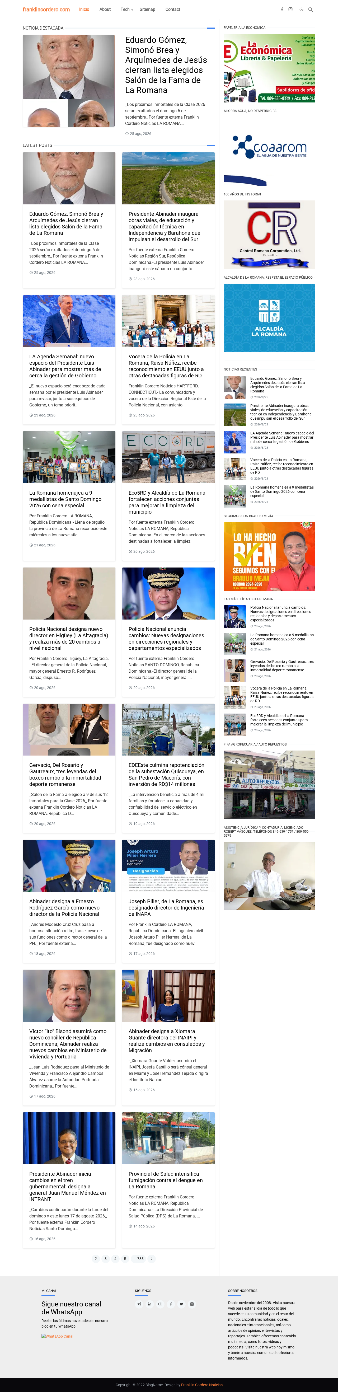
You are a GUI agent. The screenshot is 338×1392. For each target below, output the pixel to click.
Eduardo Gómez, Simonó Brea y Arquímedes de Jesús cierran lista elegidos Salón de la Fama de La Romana (166, 65)
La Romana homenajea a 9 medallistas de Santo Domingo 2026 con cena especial (65, 499)
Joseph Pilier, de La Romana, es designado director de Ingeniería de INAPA (166, 907)
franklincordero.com (46, 9)
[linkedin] (149, 1304)
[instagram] (290, 9)
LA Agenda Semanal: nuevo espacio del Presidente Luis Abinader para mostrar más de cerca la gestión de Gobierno (65, 366)
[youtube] (160, 1304)
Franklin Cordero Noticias (202, 1385)
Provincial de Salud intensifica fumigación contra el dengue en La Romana (166, 1180)
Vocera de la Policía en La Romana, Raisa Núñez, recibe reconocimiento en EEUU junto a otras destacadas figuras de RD (166, 366)
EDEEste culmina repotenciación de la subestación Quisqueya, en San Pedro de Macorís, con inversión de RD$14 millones (166, 774)
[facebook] (282, 9)
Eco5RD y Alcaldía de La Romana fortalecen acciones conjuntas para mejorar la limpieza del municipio (167, 502)
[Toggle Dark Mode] (301, 9)
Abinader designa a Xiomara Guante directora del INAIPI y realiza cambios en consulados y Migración (167, 1040)
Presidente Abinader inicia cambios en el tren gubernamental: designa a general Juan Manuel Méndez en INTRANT (67, 1186)
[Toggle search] (310, 9)
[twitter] (181, 1304)
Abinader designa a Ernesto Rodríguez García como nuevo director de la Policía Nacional (64, 907)
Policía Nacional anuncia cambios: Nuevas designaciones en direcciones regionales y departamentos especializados (166, 638)
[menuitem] (84, 9)
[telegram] (139, 1304)
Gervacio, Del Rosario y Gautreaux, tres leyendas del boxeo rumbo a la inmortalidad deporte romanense (65, 774)
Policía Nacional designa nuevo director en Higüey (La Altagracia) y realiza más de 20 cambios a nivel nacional (68, 638)
